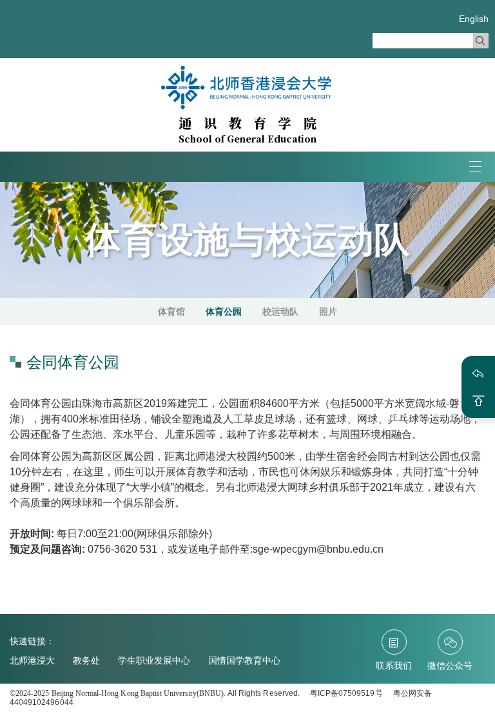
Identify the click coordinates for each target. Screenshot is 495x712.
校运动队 (280, 311)
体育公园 (224, 311)
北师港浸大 (32, 660)
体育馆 (171, 311)
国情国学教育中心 (244, 660)
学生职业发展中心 (154, 660)
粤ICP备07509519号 (346, 693)
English (474, 19)
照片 (328, 311)
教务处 (86, 660)
